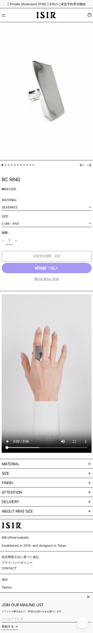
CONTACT (9, 568)
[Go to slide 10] (30, 165)
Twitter (7, 587)
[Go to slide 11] (33, 165)
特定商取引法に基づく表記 (20, 557)
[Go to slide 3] (9, 165)
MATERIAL (11, 464)
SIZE (5, 473)
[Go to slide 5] (15, 165)
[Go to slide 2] (5, 165)
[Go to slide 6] (18, 165)
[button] (89, 15)
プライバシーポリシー (17, 562)
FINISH (8, 482)
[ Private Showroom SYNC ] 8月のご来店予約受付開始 (47, 4)
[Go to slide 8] (24, 165)
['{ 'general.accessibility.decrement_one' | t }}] (2, 240)
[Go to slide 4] (12, 165)
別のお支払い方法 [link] (46, 279)
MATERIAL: (10, 200)
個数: (5, 232)
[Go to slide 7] (21, 165)
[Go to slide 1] (2, 165)
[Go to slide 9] (27, 165)
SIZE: (5, 216)
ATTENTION (12, 492)
